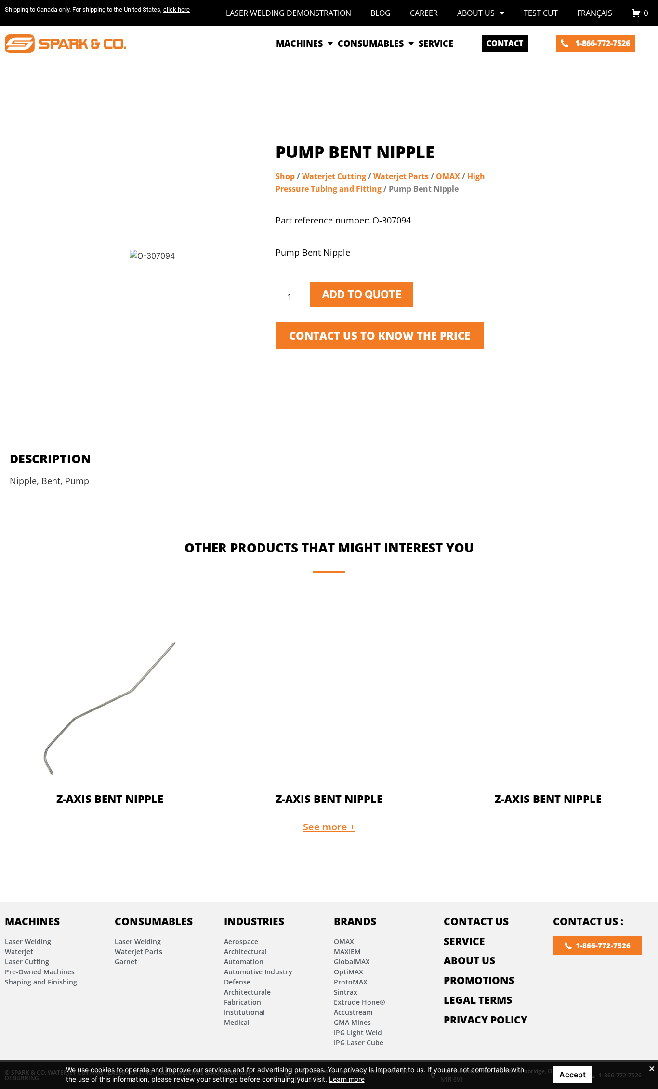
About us (476, 13)
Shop (285, 176)
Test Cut (541, 13)
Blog (380, 13)
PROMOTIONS (479, 980)
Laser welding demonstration (288, 13)
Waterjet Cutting (334, 176)
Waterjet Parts (401, 176)
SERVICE (464, 941)
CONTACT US (476, 921)
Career (424, 13)
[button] (329, 827)
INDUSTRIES (254, 921)
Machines (32, 921)
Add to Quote (362, 294)
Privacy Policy (485, 1019)
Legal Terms (478, 1000)
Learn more (347, 1079)
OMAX (448, 176)
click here (176, 9)
